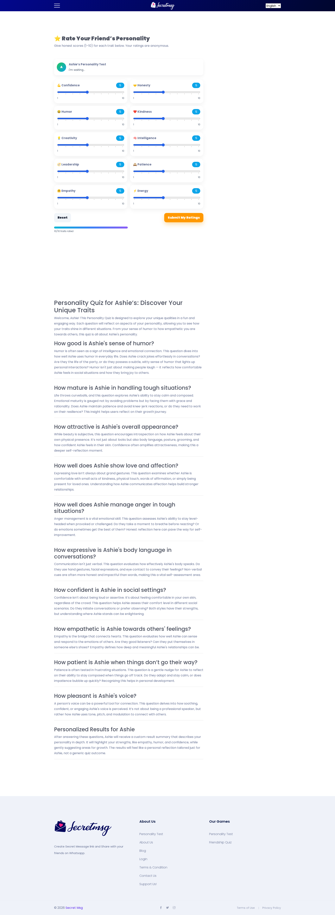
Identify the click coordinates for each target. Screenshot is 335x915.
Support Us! (148, 884)
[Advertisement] (128, 266)
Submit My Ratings (184, 217)
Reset (62, 217)
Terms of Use (246, 908)
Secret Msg (74, 907)
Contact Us (147, 876)
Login (143, 859)
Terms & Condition (153, 867)
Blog (142, 851)
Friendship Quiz (220, 842)
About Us (146, 842)
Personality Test (151, 834)
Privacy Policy (271, 908)
